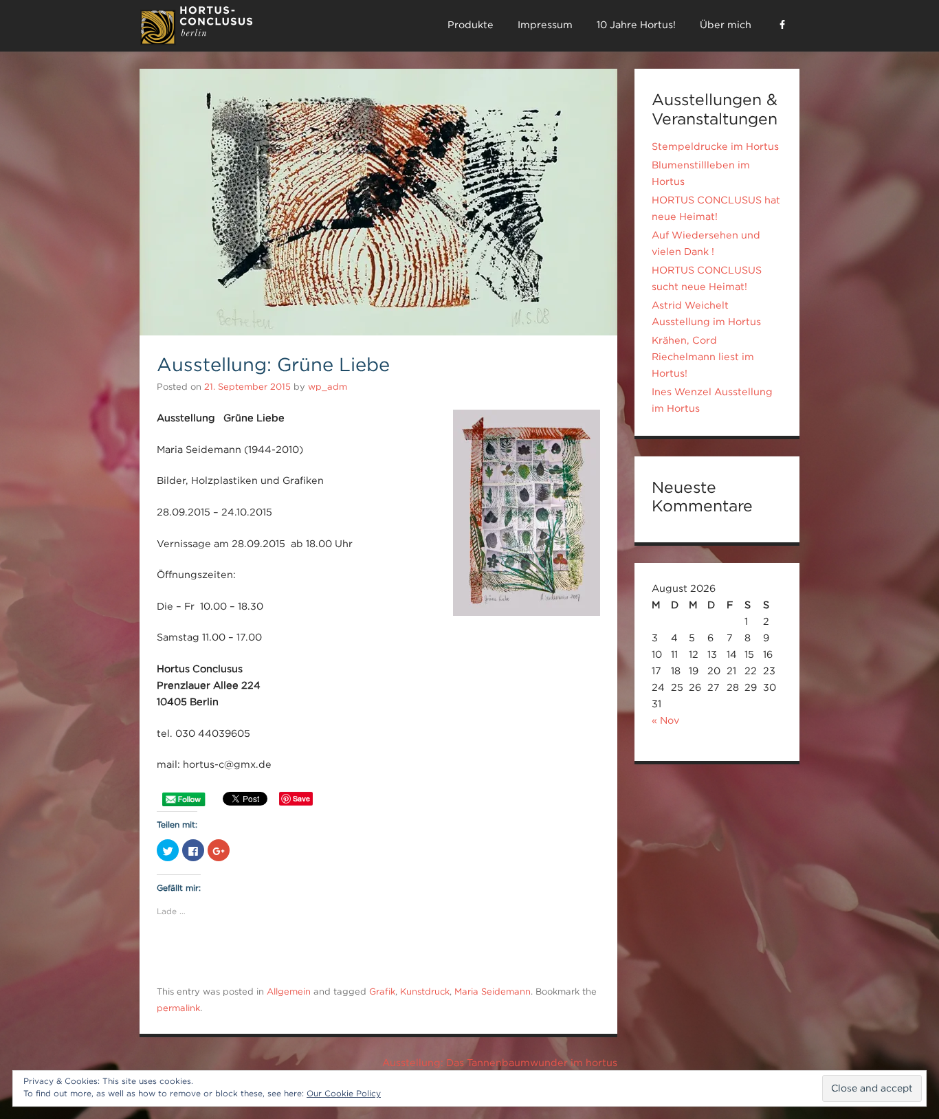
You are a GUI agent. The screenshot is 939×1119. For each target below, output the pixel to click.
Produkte (471, 24)
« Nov (665, 720)
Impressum (545, 24)
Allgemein (289, 991)
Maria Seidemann (492, 991)
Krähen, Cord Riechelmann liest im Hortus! (703, 357)
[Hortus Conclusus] (196, 42)
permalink (178, 1008)
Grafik (382, 991)
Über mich (725, 24)
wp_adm (327, 386)
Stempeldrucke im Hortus (715, 146)
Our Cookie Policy (344, 1093)
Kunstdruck (425, 991)
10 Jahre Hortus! (636, 24)
